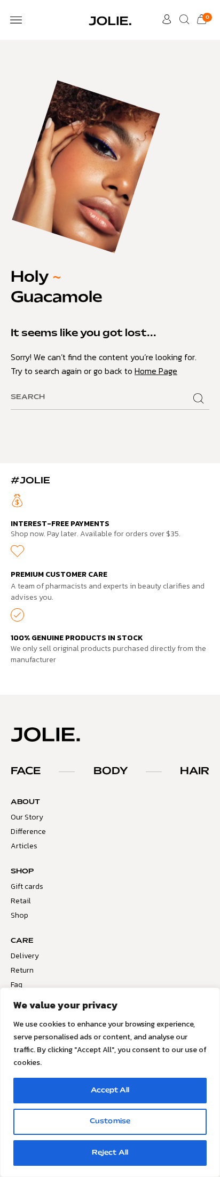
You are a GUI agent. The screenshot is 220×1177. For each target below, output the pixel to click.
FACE (26, 771)
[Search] (198, 398)
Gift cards (27, 886)
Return (22, 970)
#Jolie (30, 480)
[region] (110, 1082)
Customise (110, 1121)
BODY (110, 771)
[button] (16, 20)
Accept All (110, 1090)
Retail (21, 900)
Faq (16, 984)
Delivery (25, 955)
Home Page (156, 370)
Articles (24, 846)
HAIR (194, 771)
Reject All (110, 1153)
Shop (19, 915)
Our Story (27, 817)
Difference (28, 831)
